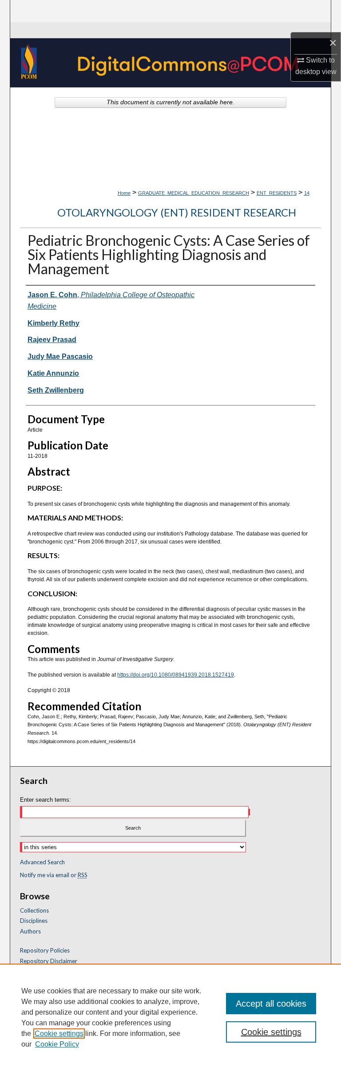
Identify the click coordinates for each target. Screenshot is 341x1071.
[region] (170, 1017)
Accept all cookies (271, 1003)
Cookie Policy (57, 1044)
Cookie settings (59, 1033)
